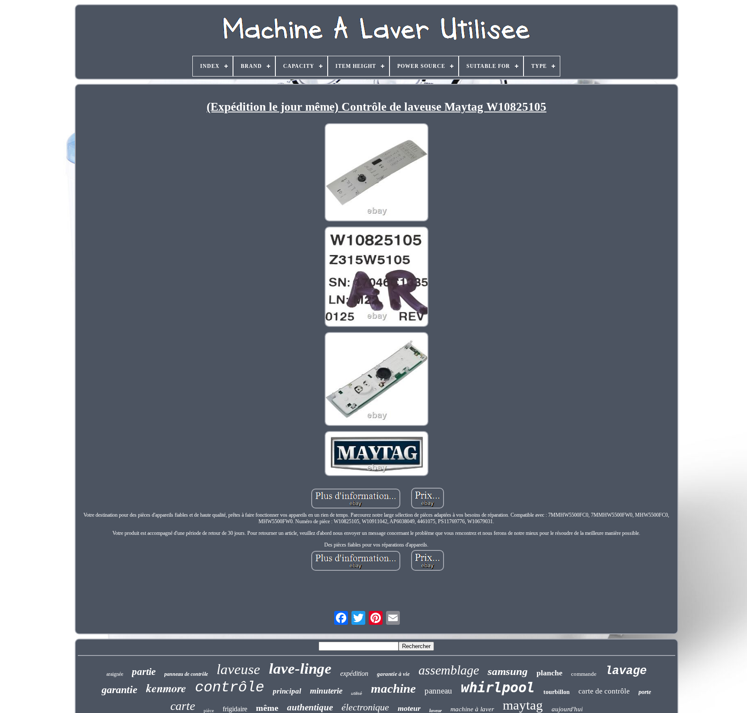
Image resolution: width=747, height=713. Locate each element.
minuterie (326, 690)
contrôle (229, 687)
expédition (354, 673)
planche (549, 672)
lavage (626, 671)
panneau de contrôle (186, 674)
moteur (409, 708)
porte (644, 692)
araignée (114, 674)
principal (287, 691)
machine (393, 688)
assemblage (448, 670)
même (267, 708)
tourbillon (556, 692)
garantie (119, 689)
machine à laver (472, 709)
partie (144, 671)
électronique (365, 707)
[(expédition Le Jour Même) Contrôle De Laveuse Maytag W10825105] (376, 173)
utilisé (356, 693)
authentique (310, 707)
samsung (508, 671)
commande (584, 674)
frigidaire (235, 709)
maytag (523, 705)
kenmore (166, 688)
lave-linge (300, 668)
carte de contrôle (604, 691)
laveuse (238, 669)
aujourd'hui (567, 709)
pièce (209, 710)
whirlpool (498, 687)
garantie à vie (393, 674)
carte (182, 706)
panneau (438, 690)
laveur (435, 710)
